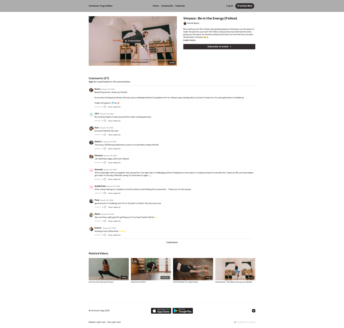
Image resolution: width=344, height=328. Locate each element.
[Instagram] (253, 310)
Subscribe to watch (217, 46)
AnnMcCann (100, 186)
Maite (97, 214)
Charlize (99, 155)
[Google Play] (182, 311)
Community (167, 6)
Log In (229, 6)
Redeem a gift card (97, 322)
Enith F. (98, 228)
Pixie (97, 200)
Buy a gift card (114, 322)
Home (156, 6)
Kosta (97, 89)
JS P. (97, 114)
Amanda (99, 169)
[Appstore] (161, 311)
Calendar (180, 6)
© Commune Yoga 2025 (99, 311)
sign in (92, 81)
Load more (172, 242)
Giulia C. (98, 142)
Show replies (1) (114, 107)
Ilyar (97, 128)
